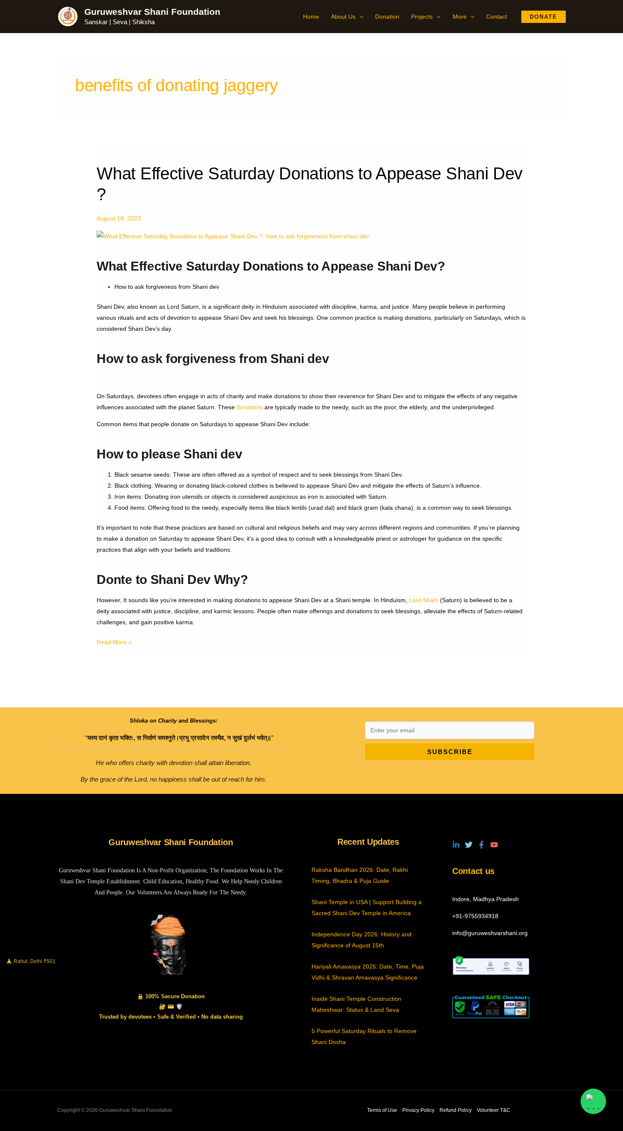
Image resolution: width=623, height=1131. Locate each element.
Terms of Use (382, 1110)
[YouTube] (494, 845)
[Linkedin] (456, 845)
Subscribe (450, 751)
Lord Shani (423, 600)
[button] (359, 16)
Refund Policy (455, 1110)
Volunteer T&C (493, 1110)
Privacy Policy (418, 1110)
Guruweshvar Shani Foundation (152, 12)
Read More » (114, 641)
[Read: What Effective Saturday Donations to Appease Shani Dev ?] (233, 235)
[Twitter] (469, 845)
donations (249, 407)
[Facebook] (481, 845)
